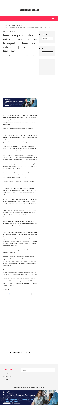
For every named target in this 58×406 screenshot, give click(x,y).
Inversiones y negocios (9, 31)
